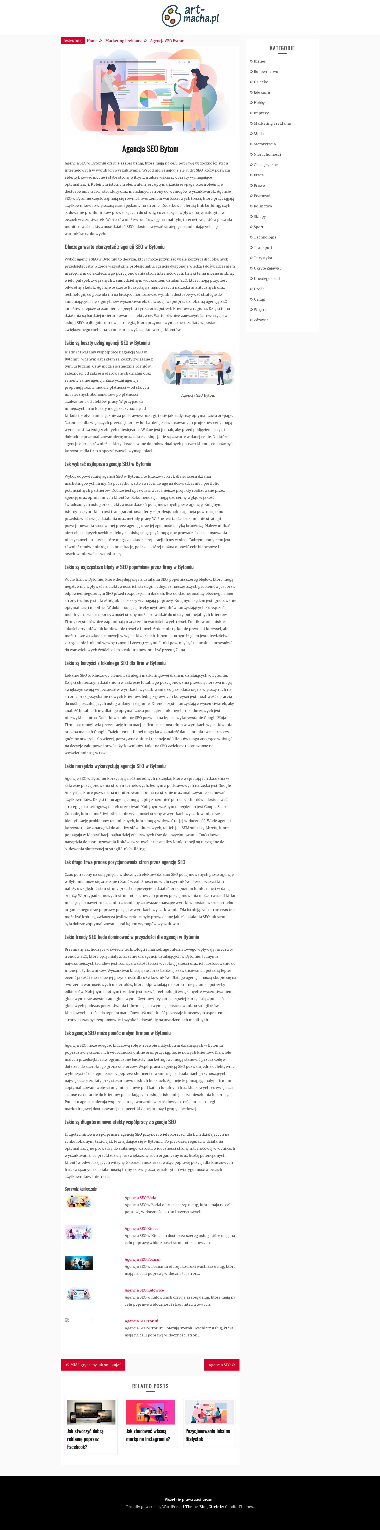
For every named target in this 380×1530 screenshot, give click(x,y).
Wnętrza (261, 309)
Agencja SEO (219, 1365)
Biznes (260, 61)
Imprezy (261, 113)
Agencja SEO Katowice (144, 1290)
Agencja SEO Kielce (142, 1228)
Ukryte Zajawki (267, 268)
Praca (259, 175)
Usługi (259, 299)
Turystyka (263, 258)
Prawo (259, 185)
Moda (259, 133)
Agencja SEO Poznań (143, 1259)
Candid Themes (239, 1506)
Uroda (259, 289)
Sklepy (260, 216)
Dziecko (261, 82)
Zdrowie (261, 320)
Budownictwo (266, 71)
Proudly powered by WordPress (154, 1506)
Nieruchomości (267, 154)
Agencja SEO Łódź (140, 1198)
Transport (263, 247)
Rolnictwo (263, 206)
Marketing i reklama (272, 123)
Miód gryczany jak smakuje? (95, 1365)
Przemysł (262, 196)
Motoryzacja (265, 144)
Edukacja (262, 92)
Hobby (259, 102)
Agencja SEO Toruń (141, 1321)
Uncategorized (267, 278)
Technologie (265, 237)
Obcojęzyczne (266, 165)
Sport (258, 227)
